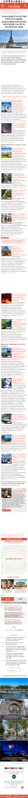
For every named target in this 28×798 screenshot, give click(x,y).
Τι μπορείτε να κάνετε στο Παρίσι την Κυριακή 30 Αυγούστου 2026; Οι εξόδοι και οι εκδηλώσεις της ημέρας (14, 738)
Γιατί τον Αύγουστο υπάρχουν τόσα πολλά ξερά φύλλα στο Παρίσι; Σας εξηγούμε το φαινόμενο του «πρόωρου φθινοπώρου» (16, 649)
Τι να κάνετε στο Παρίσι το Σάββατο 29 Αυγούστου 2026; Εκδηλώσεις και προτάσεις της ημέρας (14, 759)
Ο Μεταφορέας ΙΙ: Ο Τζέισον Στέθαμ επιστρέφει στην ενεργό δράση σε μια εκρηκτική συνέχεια (7, 591)
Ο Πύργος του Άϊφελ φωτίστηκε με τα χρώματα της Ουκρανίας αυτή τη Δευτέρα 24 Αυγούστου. (16, 639)
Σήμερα (7, 599)
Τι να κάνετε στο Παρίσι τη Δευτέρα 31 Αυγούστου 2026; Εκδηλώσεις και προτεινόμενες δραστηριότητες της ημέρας (14, 717)
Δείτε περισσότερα (13, 669)
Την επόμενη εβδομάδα (20, 602)
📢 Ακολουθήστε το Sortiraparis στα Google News (14, 97)
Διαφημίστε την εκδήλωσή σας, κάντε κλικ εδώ (12, 536)
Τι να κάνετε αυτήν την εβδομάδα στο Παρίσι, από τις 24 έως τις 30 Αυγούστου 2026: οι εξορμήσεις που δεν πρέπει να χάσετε (13, 241)
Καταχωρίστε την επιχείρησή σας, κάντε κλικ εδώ (13, 534)
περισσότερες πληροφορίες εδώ (10, 485)
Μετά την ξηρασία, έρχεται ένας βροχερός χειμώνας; (15, 643)
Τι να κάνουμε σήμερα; (15, 573)
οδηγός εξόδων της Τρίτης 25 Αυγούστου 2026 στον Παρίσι (12, 92)
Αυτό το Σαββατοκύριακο (7, 602)
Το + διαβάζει (18, 630)
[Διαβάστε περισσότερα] (19, 121)
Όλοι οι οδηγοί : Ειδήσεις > (19, 763)
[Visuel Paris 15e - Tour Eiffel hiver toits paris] (14, 39)
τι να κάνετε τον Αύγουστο (16, 574)
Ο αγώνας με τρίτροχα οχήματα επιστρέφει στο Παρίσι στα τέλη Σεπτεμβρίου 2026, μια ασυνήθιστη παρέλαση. (15, 656)
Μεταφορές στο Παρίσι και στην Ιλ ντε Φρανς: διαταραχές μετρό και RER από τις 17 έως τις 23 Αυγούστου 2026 (14, 614)
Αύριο (20, 599)
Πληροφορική (9, 630)
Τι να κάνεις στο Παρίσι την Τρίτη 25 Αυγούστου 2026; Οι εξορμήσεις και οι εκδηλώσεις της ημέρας (20, 591)
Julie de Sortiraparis (7, 51)
